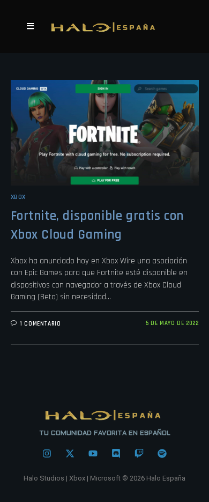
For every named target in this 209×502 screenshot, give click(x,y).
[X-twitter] (70, 453)
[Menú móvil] (30, 26)
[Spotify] (162, 453)
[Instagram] (47, 453)
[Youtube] (93, 453)
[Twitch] (139, 453)
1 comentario (40, 324)
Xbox (18, 197)
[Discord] (116, 453)
